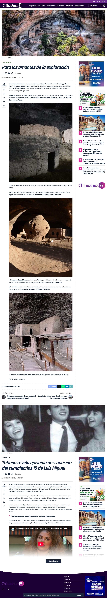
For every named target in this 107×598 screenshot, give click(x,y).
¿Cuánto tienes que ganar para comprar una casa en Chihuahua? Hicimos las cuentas (94, 161)
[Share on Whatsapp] (4, 97)
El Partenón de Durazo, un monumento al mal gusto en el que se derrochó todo (93, 134)
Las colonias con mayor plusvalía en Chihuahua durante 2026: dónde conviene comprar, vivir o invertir (94, 171)
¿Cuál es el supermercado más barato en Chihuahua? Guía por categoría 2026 (93, 109)
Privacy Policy (45, 595)
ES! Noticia (6, 458)
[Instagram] (104, 1)
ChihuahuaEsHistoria (10, 77)
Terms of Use (55, 595)
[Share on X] (6, 73)
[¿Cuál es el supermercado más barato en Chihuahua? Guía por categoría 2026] (92, 98)
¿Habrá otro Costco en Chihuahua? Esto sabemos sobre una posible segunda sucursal (92, 152)
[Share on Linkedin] (4, 101)
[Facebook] (102, 1)
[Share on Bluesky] (9, 73)
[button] (79, 595)
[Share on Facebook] (3, 73)
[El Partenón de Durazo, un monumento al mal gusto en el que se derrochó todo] (92, 123)
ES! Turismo (6, 62)
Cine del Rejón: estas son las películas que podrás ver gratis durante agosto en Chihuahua (93, 143)
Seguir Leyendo (53, 561)
